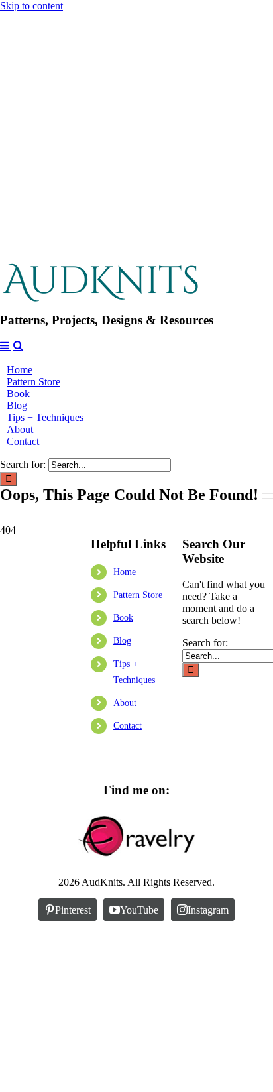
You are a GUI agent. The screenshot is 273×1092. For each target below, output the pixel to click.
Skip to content (31, 5)
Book (123, 618)
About (124, 703)
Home (124, 572)
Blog (122, 641)
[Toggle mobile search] (18, 345)
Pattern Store (137, 595)
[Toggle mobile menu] (5, 345)
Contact (127, 726)
